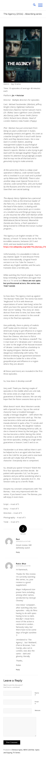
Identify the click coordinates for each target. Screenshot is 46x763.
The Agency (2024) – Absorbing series (22, 14)
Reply (18, 552)
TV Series (16, 752)
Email (37, 703)
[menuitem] (33, 5)
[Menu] (39, 5)
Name (37, 694)
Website (37, 710)
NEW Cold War (28, 750)
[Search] (33, 5)
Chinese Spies (17, 750)
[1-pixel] (19, 5)
